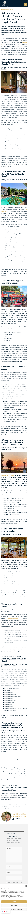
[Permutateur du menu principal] (25, 4)
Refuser (14, 905)
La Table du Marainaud (7, 475)
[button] (26, 886)
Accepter (14, 901)
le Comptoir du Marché (12, 618)
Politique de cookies (13, 912)
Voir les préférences (14, 909)
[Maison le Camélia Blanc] (4, 4)
